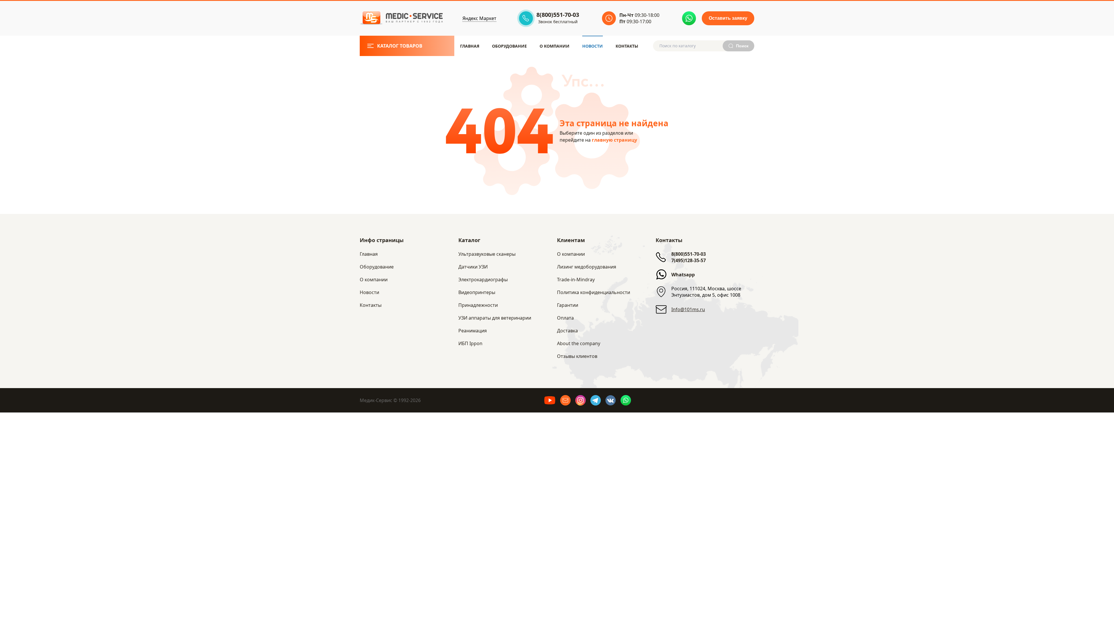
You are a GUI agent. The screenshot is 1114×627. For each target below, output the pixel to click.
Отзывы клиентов (577, 356)
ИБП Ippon (470, 343)
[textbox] (692, 45)
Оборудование (509, 46)
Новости (592, 46)
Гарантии (567, 305)
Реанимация (472, 330)
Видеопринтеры (476, 292)
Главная (469, 46)
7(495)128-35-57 (688, 260)
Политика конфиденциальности (593, 292)
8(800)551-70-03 (688, 254)
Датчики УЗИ (473, 267)
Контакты (627, 46)
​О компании (554, 46)
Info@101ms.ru (688, 309)
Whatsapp (683, 274)
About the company (578, 343)
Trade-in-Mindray (576, 279)
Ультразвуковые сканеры (487, 254)
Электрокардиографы (483, 279)
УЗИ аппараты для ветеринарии (494, 318)
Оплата (565, 318)
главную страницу (614, 140)
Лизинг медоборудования (586, 267)
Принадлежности (478, 305)
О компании (571, 254)
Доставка (567, 330)
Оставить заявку (728, 18)
